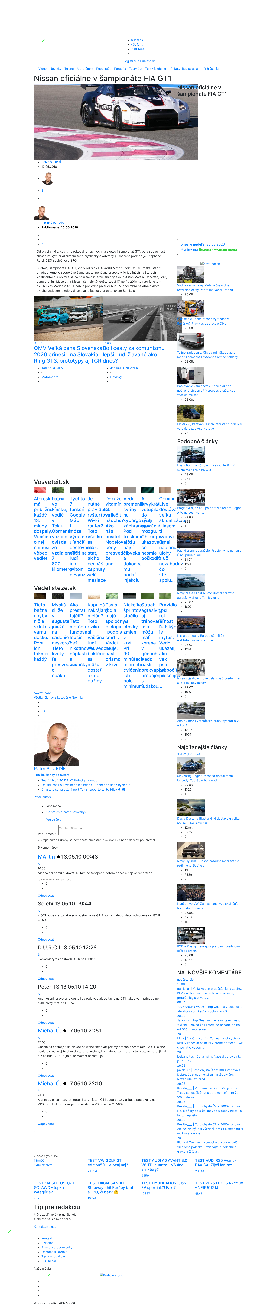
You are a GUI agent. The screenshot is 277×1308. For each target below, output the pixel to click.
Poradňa (120, 68)
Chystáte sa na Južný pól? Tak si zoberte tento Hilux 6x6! (83, 789)
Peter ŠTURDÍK (52, 162)
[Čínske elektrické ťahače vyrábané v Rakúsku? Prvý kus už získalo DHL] (190, 308)
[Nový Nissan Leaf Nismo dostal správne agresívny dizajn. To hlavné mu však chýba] (191, 582)
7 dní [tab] (187, 754)
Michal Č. (50, 1030)
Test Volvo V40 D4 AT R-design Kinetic (69, 780)
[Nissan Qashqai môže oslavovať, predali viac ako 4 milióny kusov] (191, 667)
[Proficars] (111, 1275)
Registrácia (131, 61)
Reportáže (103, 68)
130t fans (137, 49)
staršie (189, 979)
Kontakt (46, 1238)
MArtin (47, 856)
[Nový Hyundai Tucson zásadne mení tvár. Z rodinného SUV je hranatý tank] (191, 850)
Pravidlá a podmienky (56, 1247)
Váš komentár (47, 834)
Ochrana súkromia (54, 1252)
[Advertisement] (102, 437)
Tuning (69, 68)
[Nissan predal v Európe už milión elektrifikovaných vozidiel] (191, 625)
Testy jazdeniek (156, 68)
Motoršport (85, 68)
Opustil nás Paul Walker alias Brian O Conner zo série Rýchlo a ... (87, 785)
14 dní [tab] (195, 754)
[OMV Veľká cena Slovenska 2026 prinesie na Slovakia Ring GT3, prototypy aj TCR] (74, 318)
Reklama (47, 1243)
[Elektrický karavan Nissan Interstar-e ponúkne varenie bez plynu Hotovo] (190, 413)
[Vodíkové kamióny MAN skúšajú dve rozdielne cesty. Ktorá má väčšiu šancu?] (190, 274)
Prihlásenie (147, 61)
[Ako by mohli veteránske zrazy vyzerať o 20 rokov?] (191, 710)
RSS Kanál (48, 1261)
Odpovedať (46, 895)
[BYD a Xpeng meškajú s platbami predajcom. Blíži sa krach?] (191, 935)
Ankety (176, 68)
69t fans (137, 40)
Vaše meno (53, 806)
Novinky (55, 68)
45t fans (137, 44)
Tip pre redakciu (53, 1256)
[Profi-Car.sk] (210, 263)
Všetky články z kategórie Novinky (58, 697)
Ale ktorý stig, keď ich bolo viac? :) (202, 1011)
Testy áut (135, 68)
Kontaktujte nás (45, 1226)
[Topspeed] (58, 1275)
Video (42, 68)
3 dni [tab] (180, 754)
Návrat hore (42, 693)
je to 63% (184, 1061)
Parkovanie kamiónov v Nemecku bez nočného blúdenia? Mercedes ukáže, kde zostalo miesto (206, 390)
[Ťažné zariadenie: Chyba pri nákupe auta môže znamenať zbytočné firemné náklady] (190, 341)
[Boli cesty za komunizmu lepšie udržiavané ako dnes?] (142, 318)
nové (180, 979)
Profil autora (43, 797)
